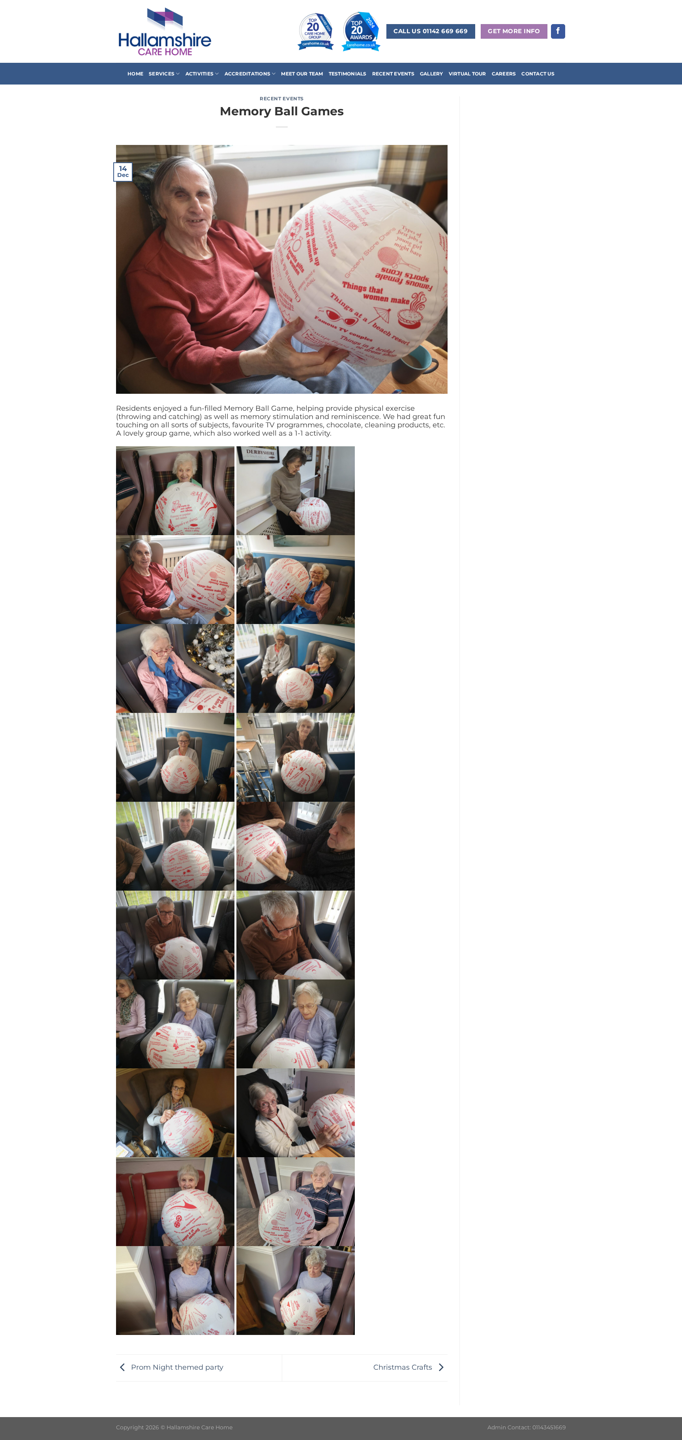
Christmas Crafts (403, 1367)
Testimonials (348, 74)
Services (161, 74)
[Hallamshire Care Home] (165, 31)
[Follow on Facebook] (558, 31)
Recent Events (393, 74)
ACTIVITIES (199, 74)
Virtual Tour (467, 74)
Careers (504, 74)
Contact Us (537, 74)
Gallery (431, 74)
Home (135, 74)
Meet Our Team (302, 74)
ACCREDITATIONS (247, 74)
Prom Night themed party (176, 1367)
